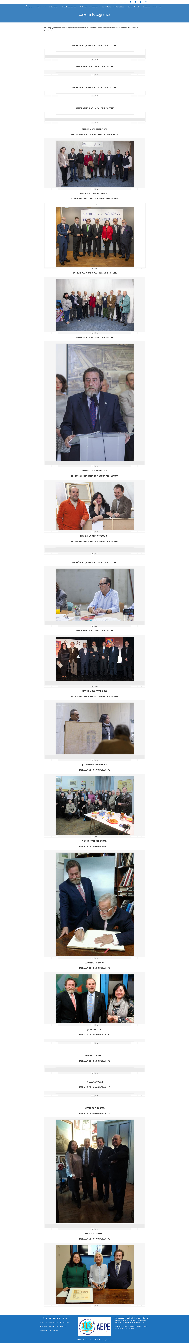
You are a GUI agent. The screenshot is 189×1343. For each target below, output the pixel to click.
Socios (103, 2)
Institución (40, 7)
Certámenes (53, 7)
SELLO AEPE (106, 7)
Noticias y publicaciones (89, 7)
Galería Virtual (133, 7)
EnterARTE (123, 2)
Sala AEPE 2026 (118, 7)
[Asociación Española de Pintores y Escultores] (30, 7)
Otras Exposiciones (69, 7)
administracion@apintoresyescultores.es (53, 1326)
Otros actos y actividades (152, 7)
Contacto (113, 2)
